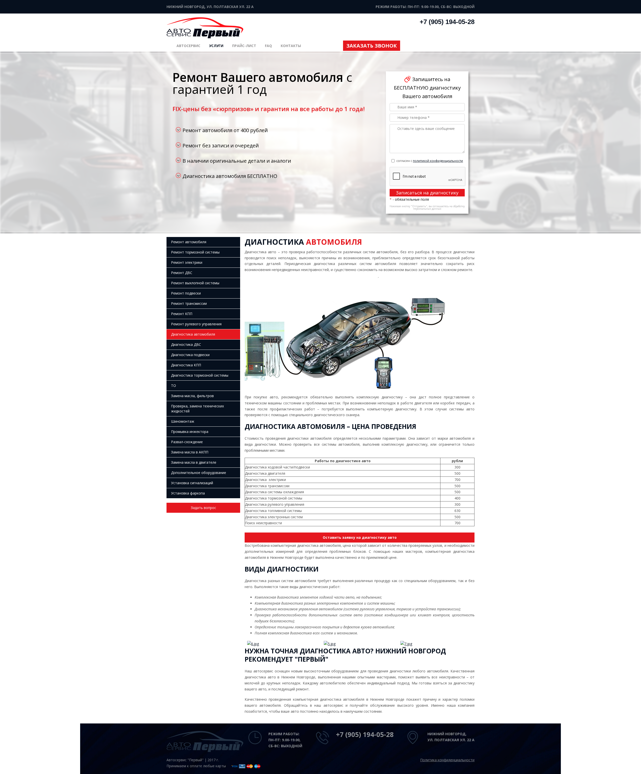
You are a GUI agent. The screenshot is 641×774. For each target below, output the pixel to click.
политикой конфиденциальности (438, 161)
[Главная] (205, 27)
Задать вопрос (203, 507)
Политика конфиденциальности (447, 759)
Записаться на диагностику (427, 193)
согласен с (429, 161)
